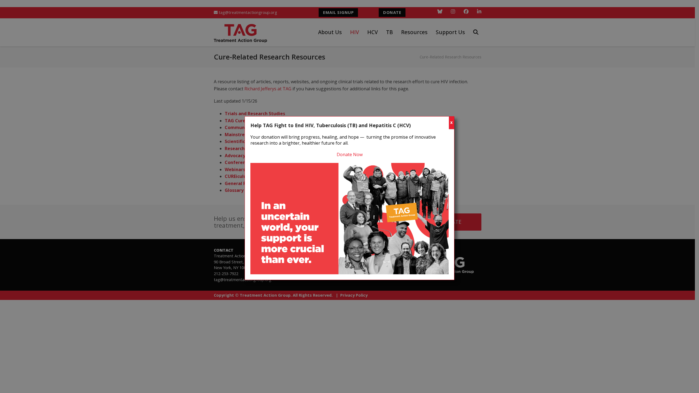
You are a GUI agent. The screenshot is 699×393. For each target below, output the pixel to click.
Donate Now (350, 154)
